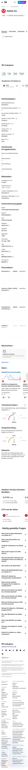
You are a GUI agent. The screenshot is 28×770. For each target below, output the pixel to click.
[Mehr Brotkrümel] (7, 6)
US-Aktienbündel (16, 705)
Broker (14, 694)
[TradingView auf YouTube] (10, 650)
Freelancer (4, 765)
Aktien (3, 689)
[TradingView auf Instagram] (13, 650)
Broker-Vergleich (16, 696)
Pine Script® (4, 727)
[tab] (15, 271)
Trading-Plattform (16, 753)
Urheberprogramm (6, 744)
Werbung (14, 758)
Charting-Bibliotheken (17, 748)
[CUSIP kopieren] (10, 251)
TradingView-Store (17, 723)
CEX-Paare (4, 695)
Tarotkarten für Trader (17, 724)
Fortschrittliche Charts (17, 752)
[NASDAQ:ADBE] (3, 381)
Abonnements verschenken (19, 688)
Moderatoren (4, 748)
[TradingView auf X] (2, 650)
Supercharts (4, 684)
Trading (3, 752)
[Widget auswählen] (25, 405)
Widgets (14, 747)
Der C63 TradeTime (17, 726)
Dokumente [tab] (21, 31)
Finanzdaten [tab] (12, 31)
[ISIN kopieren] (12, 246)
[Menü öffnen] (2, 2)
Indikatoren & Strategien (4, 761)
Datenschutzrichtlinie (17, 734)
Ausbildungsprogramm (18, 763)
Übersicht (14, 692)
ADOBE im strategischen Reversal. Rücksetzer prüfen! (10, 385)
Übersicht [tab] (4, 31)
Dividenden (4, 714)
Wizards (3, 763)
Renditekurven (5, 722)
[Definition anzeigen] (14, 102)
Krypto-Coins (4, 694)
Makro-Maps (4, 726)
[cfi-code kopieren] (7, 262)
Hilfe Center (15, 715)
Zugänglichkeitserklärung (18, 737)
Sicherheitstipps (16, 739)
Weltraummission (16, 712)
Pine (2, 699)
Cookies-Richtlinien (17, 736)
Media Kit (14, 718)
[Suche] (14, 2)
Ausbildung (4, 754)
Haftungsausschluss (17, 732)
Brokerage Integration (17, 760)
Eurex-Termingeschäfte (18, 704)
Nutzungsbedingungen (18, 731)
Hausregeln (4, 746)
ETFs (2, 690)
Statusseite (15, 742)
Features (14, 683)
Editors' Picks (4, 756)
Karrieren (14, 716)
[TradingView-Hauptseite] (7, 644)
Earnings (3, 713)
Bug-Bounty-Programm (18, 741)
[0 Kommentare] (8, 397)
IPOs (2, 716)
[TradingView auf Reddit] (2, 654)
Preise (13, 685)
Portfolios (3, 721)
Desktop (3, 734)
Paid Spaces (4, 767)
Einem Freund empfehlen (4, 742)
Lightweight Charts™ (17, 750)
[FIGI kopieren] (13, 256)
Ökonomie (3, 711)
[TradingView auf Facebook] (6, 650)
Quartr (4, 674)
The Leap (14, 697)
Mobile (3, 732)
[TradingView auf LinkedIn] (17, 650)
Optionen (3, 724)
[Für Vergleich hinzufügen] (17, 86)
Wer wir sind (15, 710)
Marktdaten (15, 686)
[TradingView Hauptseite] (5, 2)
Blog (13, 713)
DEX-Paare (4, 697)
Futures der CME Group (18, 702)
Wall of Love (4, 740)
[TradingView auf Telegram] (20, 650)
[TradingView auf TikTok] (24, 650)
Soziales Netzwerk (6, 738)
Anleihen (3, 692)
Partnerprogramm (16, 761)
